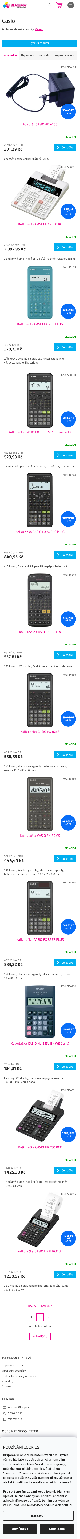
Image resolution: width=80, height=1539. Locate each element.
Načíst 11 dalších (40, 1305)
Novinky (7, 1386)
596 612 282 (15, 1413)
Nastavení (38, 1515)
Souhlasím (57, 1529)
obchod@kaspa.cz (19, 1407)
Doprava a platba (12, 1366)
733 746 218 (15, 1419)
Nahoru (41, 1336)
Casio (39, 29)
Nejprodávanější (64, 55)
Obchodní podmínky (14, 1371)
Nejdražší (44, 55)
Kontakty (7, 1381)
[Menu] (71, 5)
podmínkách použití (57, 1505)
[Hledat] (49, 5)
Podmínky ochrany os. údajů (19, 1376)
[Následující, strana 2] (40, 1317)
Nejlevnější (27, 55)
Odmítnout (20, 1529)
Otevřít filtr (40, 43)
